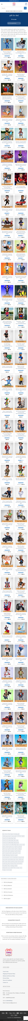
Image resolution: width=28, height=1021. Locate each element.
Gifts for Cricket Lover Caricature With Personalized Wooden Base (7, 52)
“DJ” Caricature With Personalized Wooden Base (21, 187)
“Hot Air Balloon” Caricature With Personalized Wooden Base (20, 659)
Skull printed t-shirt (6, 867)
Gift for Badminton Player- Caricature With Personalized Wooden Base (21, 97)
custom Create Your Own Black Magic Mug (10, 844)
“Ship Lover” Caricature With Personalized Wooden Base (21, 637)
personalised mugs (11, 859)
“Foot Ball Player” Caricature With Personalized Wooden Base (7, 345)
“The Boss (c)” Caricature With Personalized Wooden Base (7, 165)
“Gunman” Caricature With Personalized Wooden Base (21, 142)
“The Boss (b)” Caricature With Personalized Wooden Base (7, 726)
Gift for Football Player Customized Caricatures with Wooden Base (7, 322)
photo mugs (5, 861)
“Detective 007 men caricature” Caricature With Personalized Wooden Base (20, 569)
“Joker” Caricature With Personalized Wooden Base (7, 412)
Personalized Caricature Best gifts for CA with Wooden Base (20, 277)
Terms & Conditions (7, 980)
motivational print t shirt (7, 857)
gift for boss (11, 846)
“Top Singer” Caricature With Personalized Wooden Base (7, 682)
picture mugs (20, 861)
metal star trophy (14, 855)
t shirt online (9, 869)
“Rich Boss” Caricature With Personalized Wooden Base (7, 636)
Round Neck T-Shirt (6, 865)
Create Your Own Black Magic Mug (9, 838)
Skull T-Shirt (13, 867)
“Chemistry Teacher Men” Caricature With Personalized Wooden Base (7, 187)
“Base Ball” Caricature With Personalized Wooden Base (21, 479)
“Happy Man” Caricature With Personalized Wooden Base (21, 682)
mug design (15, 857)
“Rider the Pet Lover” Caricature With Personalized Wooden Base (21, 524)
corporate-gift (13, 836)
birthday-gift (16, 834)
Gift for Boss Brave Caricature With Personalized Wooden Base (21, 547)
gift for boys (5, 848)
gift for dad (5, 850)
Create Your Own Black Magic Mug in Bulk (10, 840)
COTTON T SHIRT (20, 836)
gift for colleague (18, 848)
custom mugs (21, 844)
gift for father (17, 850)
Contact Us (5, 982)
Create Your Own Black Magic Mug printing (10, 842)
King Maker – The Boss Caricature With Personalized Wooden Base (21, 322)
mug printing (21, 857)
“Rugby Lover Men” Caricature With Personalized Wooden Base (21, 367)
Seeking (12, 865)
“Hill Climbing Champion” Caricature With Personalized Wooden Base (21, 412)
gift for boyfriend (18, 846)
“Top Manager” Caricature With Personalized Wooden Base (7, 277)
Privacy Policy (6, 978)
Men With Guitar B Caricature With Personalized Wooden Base (21, 75)
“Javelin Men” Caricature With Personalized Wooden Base (7, 389)
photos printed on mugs (12, 861)
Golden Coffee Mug (6, 855)
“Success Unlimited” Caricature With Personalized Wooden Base (7, 771)
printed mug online (6, 863)
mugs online (5, 859)
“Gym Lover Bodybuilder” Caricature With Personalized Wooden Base (7, 434)
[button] (2, 4)
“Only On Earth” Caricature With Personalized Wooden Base (20, 771)
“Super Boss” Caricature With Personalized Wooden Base (7, 547)
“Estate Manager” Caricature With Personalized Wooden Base (7, 659)
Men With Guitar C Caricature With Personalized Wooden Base (7, 794)
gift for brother (11, 848)
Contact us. (23, 939)
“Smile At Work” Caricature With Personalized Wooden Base (7, 120)
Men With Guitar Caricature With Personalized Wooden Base (20, 165)
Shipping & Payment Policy (9, 973)
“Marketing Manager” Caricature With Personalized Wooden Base (21, 726)
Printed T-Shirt (13, 863)
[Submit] (25, 8)
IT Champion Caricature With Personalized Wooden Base (7, 142)
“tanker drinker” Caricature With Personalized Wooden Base (7, 524)
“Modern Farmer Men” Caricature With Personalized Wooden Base (21, 592)
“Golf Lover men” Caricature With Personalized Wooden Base (20, 389)
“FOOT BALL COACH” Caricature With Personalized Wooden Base (21, 345)
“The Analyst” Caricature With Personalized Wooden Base (7, 255)
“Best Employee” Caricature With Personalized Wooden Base (7, 232)
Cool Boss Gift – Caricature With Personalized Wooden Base (7, 75)
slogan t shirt (19, 867)
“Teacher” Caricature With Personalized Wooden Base (7, 367)
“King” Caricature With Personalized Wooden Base (7, 591)
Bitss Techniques (21, 1020)
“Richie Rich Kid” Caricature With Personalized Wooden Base (7, 457)
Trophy (4, 869)
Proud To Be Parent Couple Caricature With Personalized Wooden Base (21, 794)
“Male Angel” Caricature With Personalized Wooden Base (21, 502)
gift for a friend (5, 846)
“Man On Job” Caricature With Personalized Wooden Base (21, 614)
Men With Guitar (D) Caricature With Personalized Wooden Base (21, 300)
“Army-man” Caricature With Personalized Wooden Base (7, 479)
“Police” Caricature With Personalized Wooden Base (7, 502)
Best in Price (5, 834)
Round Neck (20, 863)
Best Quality (11, 834)
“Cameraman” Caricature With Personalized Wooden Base (7, 704)
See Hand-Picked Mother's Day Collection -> (14, 11)
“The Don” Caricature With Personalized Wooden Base (21, 209)
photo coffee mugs (19, 859)
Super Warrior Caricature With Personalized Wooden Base (7, 816)
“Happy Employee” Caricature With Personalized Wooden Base (7, 614)
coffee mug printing (6, 836)
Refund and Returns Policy (9, 975)
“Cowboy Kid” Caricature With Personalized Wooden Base (21, 457)
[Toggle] (2, 882)
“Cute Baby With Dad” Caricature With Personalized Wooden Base (21, 434)
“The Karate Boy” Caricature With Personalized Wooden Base (7, 210)
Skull (16, 865)
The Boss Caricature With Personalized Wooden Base (21, 749)
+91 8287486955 (8, 1000)
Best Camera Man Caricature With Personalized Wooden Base (21, 816)
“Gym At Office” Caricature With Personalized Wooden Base (7, 749)
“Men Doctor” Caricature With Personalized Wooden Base (21, 120)
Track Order (6, 971)
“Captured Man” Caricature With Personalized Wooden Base (7, 569)
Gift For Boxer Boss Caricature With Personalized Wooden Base (21, 704)
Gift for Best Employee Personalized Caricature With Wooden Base (20, 232)
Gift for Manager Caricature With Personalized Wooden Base (7, 300)
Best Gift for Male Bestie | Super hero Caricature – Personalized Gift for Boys (7, 97)
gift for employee (11, 850)
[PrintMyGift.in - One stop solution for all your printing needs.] (14, 4)
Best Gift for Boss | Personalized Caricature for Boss (21, 52)
